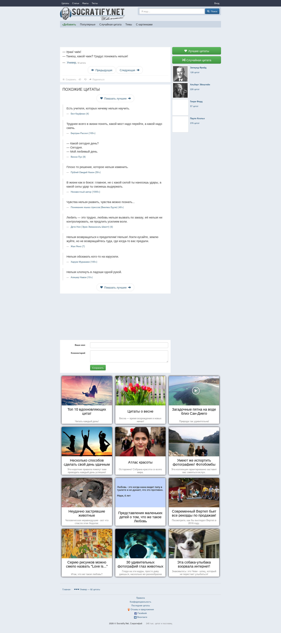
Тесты (95, 3)
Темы (128, 24)
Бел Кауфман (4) (80, 113)
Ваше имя (80, 344)
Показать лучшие (115, 98)
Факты (85, 3)
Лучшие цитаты (198, 51)
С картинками (144, 24)
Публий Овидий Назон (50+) (86, 172)
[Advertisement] (140, 37)
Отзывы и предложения (142, 609)
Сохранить (98, 367)
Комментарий (78, 352)
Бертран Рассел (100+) (83, 133)
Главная (66, 589)
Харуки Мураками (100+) (84, 261)
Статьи (75, 3)
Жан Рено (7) (78, 246)
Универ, (76, 62)
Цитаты (65, 3)
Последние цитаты (140, 605)
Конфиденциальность (140, 601)
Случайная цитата (110, 24)
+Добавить (69, 24)
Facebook (142, 613)
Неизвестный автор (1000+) (85, 191)
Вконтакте (142, 617)
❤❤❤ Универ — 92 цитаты (87, 589)
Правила (140, 597)
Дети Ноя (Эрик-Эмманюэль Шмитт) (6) (92, 226)
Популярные (87, 24)
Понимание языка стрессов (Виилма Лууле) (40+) (97, 207)
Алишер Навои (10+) (82, 277)
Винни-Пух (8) (78, 156)
